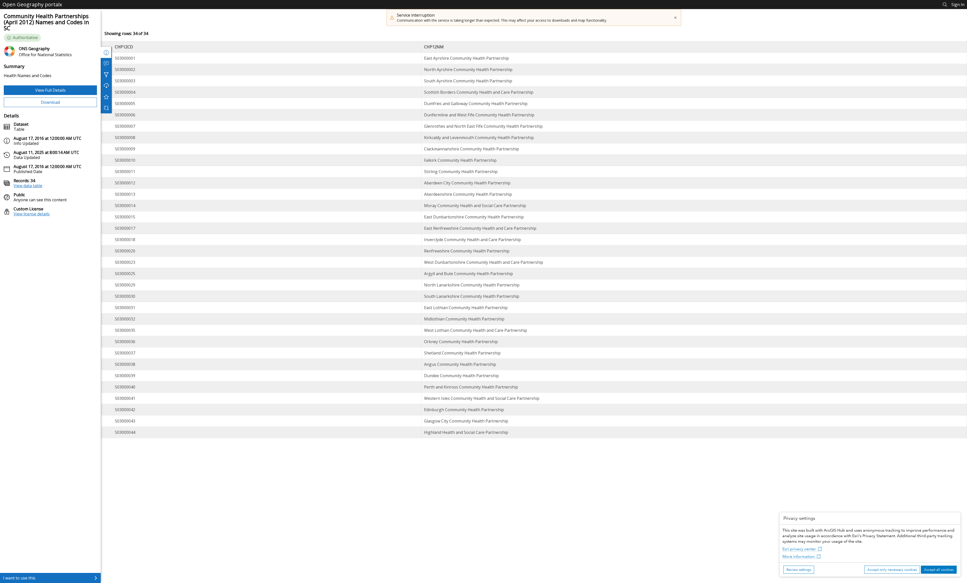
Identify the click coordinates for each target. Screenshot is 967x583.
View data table (28, 185)
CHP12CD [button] (124, 47)
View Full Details (50, 90)
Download (50, 102)
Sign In (957, 4)
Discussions (106, 63)
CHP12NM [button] (434, 47)
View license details (32, 214)
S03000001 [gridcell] (125, 58)
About (106, 52)
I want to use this (19, 578)
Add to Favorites (106, 96)
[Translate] (106, 107)
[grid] (534, 239)
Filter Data (106, 74)
